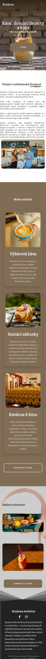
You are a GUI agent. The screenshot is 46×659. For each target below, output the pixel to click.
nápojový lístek (23, 468)
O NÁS (23, 47)
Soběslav (23, 611)
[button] (41, 4)
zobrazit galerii (23, 583)
